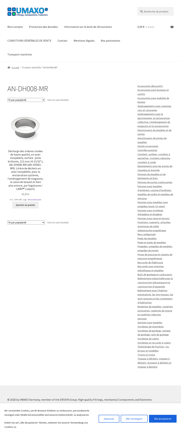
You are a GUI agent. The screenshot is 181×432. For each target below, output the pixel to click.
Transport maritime (19, 54)
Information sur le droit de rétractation (88, 27)
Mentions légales (84, 40)
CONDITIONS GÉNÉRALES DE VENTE (29, 40)
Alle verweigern (134, 418)
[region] (90, 417)
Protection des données (43, 27)
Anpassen (109, 418)
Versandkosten (34, 199)
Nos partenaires (110, 40)
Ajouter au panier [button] (25, 205)
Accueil (15, 67)
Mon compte (15, 27)
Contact (63, 40)
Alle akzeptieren (162, 418)
